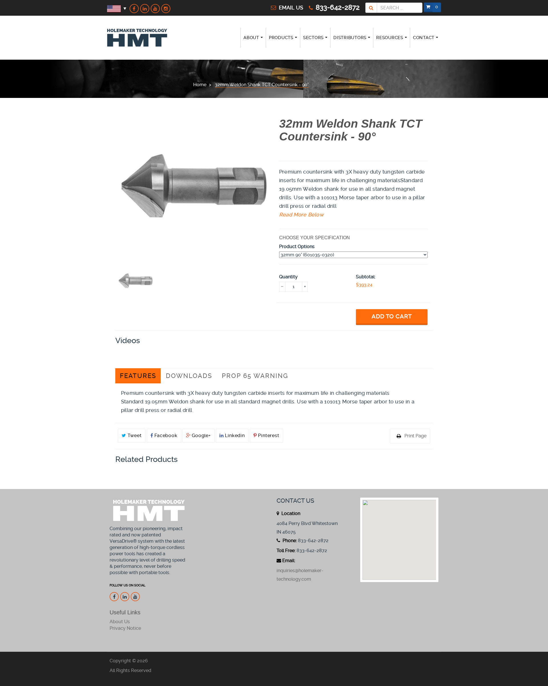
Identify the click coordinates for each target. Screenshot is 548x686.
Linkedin (234, 435)
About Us (120, 621)
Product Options (297, 246)
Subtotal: (365, 276)
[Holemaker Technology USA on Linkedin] (144, 8)
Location (290, 513)
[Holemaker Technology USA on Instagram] (165, 8)
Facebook (165, 435)
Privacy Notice (125, 628)
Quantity (288, 276)
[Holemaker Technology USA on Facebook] (134, 8)
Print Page (415, 435)
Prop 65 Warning (255, 375)
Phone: (289, 540)
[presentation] (136, 281)
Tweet (134, 435)
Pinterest (268, 435)
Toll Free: (286, 550)
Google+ (200, 435)
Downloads (189, 375)
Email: (288, 560)
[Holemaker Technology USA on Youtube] (155, 8)
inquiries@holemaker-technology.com (300, 575)
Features (138, 375)
